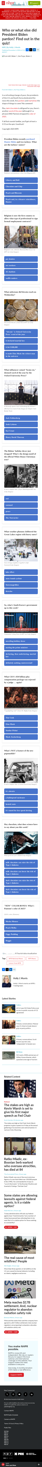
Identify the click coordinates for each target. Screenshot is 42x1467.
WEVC (6, 1433)
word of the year (15, 111)
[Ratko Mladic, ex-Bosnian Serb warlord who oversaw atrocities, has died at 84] (20, 1146)
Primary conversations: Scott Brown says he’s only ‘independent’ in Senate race (26, 1041)
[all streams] (39, 1464)
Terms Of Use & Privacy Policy (13, 1423)
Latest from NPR (15, 963)
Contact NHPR (9, 1410)
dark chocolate (12, 108)
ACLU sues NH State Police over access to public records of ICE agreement (27, 1010)
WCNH (6, 1431)
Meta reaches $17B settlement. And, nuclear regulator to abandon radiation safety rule (20, 1307)
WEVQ (6, 1443)
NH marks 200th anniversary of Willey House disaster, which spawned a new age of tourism (27, 1057)
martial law (32, 101)
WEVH (6, 1436)
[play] (3, 1464)
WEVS (6, 1444)
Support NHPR (16, 1375)
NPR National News (16, 958)
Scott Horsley (8, 1120)
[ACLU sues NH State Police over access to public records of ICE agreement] (8, 1008)
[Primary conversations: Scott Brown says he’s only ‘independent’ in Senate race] (8, 1040)
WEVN (6, 1439)
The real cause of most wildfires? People (19, 1259)
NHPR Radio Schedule (11, 1415)
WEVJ (6, 1438)
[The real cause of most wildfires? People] (20, 1245)
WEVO (6, 1441)
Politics (18, 1005)
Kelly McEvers (8, 1210)
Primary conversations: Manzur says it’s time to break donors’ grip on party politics (27, 1026)
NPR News (32, 958)
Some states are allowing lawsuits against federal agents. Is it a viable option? (20, 1200)
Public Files (7, 1427)
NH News (19, 1052)
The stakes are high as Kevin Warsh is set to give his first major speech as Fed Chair (19, 1110)
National (6, 1102)
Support (35, 3)
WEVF (6, 1434)
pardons (21, 101)
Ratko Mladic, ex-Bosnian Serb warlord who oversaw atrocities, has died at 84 (20, 1164)
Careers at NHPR (9, 1419)
